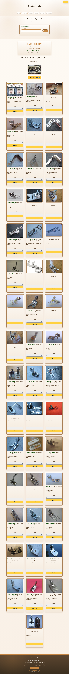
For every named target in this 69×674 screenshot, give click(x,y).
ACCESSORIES (49, 13)
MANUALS (31, 13)
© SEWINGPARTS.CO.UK (34, 671)
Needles (38, 664)
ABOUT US (42, 13)
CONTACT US (24, 13)
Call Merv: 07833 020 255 (32, 52)
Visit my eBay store (34, 667)
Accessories (42, 664)
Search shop (45, 30)
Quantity (15, 106)
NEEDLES (36, 13)
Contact (29, 664)
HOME (18, 13)
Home (26, 664)
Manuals (34, 664)
